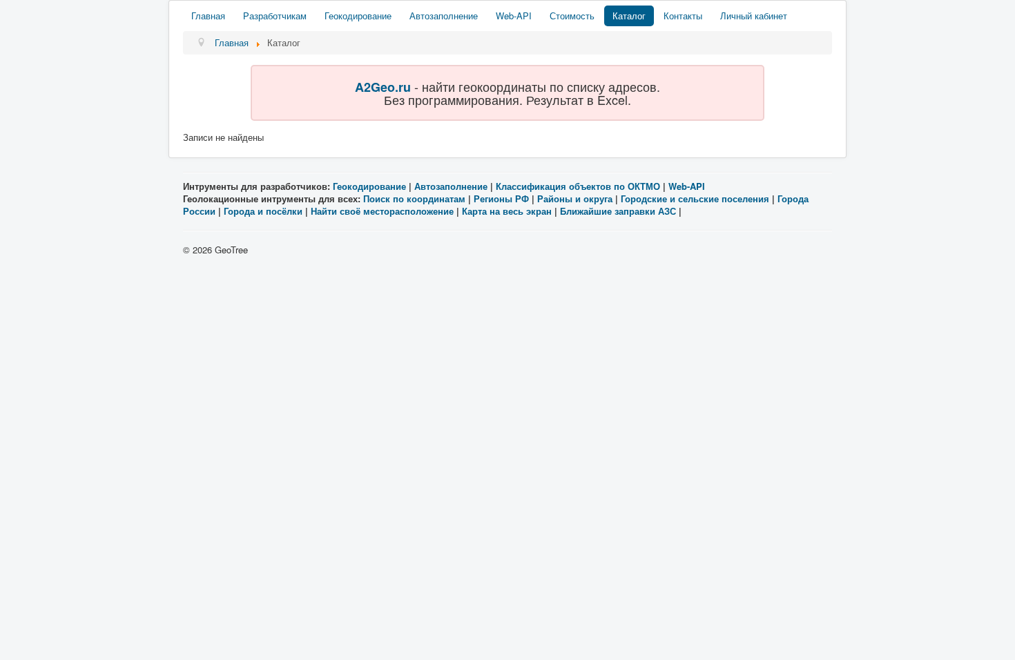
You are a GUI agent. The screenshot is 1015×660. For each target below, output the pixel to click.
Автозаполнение (443, 15)
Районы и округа (574, 198)
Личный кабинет (753, 15)
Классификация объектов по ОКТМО (578, 186)
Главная (208, 15)
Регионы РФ (501, 198)
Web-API (514, 15)
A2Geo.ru (383, 87)
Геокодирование (358, 15)
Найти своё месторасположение (382, 210)
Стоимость (572, 15)
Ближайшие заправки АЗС (618, 210)
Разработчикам (275, 15)
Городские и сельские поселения (695, 198)
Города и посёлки (263, 210)
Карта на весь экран (507, 210)
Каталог (629, 15)
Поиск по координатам (414, 198)
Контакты (683, 15)
